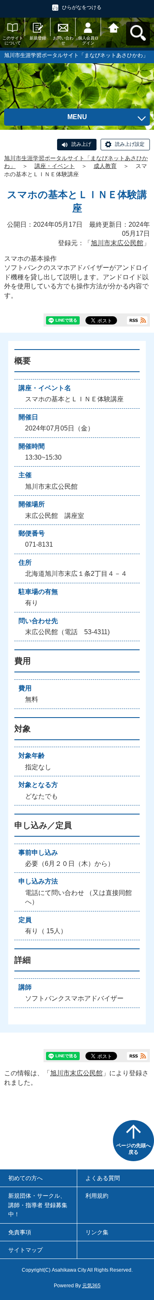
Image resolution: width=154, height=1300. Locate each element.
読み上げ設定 (130, 144)
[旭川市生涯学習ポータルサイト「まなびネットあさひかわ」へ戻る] (113, 27)
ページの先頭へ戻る (133, 1149)
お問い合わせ (63, 40)
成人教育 (105, 166)
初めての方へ (25, 1178)
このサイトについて (12, 40)
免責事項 (19, 1232)
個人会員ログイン (88, 40)
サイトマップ (25, 1250)
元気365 (91, 1285)
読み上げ (81, 144)
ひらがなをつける (81, 7)
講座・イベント (54, 166)
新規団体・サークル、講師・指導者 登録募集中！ (37, 1204)
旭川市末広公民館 (117, 242)
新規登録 (38, 38)
